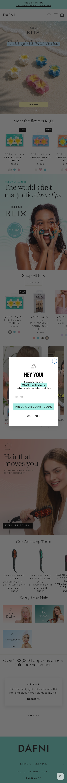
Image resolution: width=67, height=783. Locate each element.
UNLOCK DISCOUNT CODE (33, 406)
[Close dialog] (54, 361)
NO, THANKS (33, 416)
